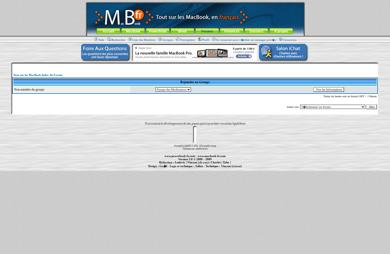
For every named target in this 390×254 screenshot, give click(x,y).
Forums (207, 31)
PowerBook (158, 31)
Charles (216, 162)
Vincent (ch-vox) (198, 162)
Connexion (290, 39)
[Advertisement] (195, 65)
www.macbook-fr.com (212, 156)
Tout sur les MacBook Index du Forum (37, 75)
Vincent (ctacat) (231, 166)
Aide (101, 39)
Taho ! (227, 162)
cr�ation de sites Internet (229, 169)
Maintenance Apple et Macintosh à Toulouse (203, 169)
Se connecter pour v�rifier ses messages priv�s (246, 39)
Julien (199, 166)
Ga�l (163, 166)
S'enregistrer (187, 39)
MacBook (133, 31)
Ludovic (180, 162)
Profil (205, 39)
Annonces (232, 31)
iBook (182, 31)
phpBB (187, 145)
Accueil (108, 31)
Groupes (167, 39)
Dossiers (256, 31)
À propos (281, 31)
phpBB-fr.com (202, 148)
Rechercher (118, 39)
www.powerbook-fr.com (179, 156)
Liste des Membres (143, 39)
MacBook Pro (176, 169)
